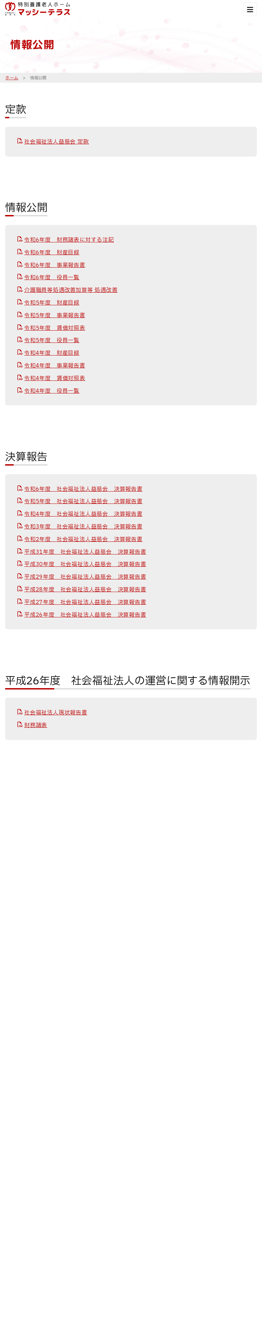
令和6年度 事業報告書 (54, 265)
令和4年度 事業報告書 (54, 366)
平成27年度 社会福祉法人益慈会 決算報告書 (85, 602)
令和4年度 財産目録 (51, 353)
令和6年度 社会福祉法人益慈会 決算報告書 (83, 489)
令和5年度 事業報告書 (54, 315)
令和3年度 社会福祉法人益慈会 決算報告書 (83, 527)
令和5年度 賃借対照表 (54, 328)
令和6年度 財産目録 (51, 253)
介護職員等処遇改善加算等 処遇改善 (71, 290)
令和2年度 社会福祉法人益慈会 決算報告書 (83, 539)
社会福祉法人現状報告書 (55, 713)
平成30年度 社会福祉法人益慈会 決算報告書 (85, 564)
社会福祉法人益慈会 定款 (56, 142)
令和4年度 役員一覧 (51, 391)
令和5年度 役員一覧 (51, 340)
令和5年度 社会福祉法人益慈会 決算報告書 (83, 501)
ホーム (11, 78)
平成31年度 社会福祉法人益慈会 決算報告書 (85, 552)
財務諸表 (35, 725)
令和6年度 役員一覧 (51, 277)
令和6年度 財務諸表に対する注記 (69, 240)
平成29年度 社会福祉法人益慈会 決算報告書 (85, 577)
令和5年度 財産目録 (51, 303)
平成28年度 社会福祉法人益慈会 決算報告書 (85, 590)
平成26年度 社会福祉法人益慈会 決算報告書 (85, 615)
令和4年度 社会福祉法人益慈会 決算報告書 (83, 514)
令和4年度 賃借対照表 (54, 378)
